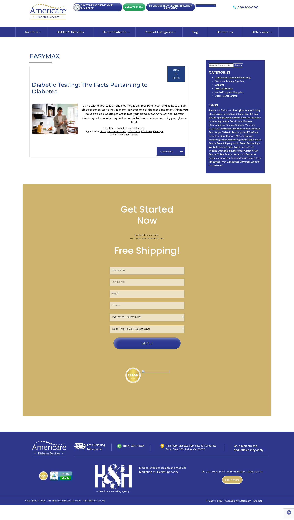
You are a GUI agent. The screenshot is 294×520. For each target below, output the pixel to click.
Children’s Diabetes (70, 32)
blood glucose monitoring (113, 131)
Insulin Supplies (217, 147)
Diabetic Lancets (241, 128)
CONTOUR (134, 131)
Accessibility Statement (237, 500)
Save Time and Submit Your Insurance (97, 7)
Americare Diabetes (220, 110)
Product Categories (159, 32)
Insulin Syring (233, 147)
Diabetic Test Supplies (234, 132)
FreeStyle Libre (217, 136)
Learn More (166, 151)
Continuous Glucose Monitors (238, 125)
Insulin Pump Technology (246, 143)
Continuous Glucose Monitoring (233, 77)
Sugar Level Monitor (226, 95)
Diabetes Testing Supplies (130, 128)
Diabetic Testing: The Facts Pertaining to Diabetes (90, 88)
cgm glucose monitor (228, 117)
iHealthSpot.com (167, 472)
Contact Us (225, 32)
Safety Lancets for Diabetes (240, 154)
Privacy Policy (214, 500)
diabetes (226, 128)
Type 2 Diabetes (230, 161)
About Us (31, 32)
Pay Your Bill (135, 7)
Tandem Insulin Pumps (243, 158)
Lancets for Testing (127, 134)
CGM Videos (260, 32)
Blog (195, 32)
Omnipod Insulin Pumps (231, 150)
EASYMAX (146, 131)
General (219, 84)
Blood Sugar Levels (219, 114)
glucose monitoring (229, 139)
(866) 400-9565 (133, 445)
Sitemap (258, 500)
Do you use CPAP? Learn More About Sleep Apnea (170, 7)
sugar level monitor (219, 158)
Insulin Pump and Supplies (229, 92)
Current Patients (114, 32)
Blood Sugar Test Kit (241, 114)
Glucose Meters (224, 88)
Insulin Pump (247, 139)
